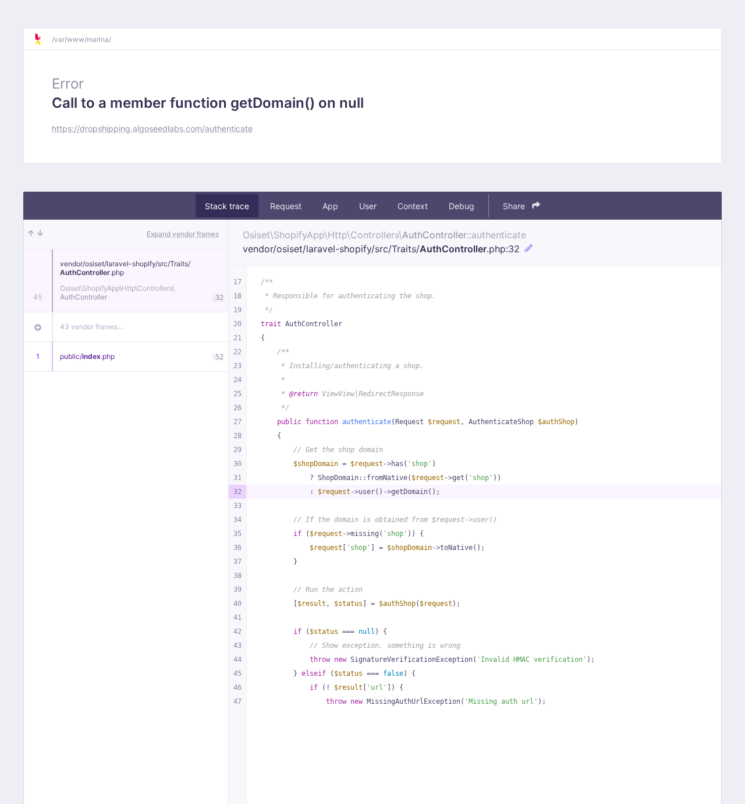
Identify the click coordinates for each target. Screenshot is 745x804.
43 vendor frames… (91, 326)
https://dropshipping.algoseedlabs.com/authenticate (152, 128)
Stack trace (227, 206)
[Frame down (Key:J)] (40, 234)
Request (285, 206)
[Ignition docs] (42, 39)
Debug (461, 206)
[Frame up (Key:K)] (30, 234)
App (330, 206)
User (368, 206)
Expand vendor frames (183, 234)
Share (515, 206)
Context (413, 206)
